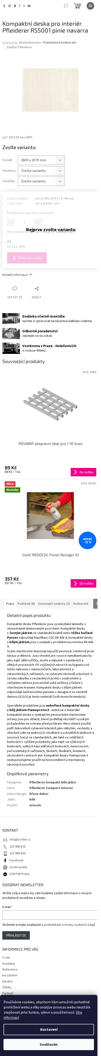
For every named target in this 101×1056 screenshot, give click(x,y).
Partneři (7, 993)
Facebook (16, 860)
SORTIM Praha (19, 874)
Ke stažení (9, 975)
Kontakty (8, 963)
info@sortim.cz (20, 839)
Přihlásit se (16, 935)
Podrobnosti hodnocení (59, 43)
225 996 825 (17, 846)
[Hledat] (65, 6)
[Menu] (90, 6)
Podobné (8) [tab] (26, 603)
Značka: (19, 47)
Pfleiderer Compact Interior (51, 788)
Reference (9, 969)
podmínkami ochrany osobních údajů (69, 925)
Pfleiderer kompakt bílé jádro (52, 782)
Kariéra (7, 981)
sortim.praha (18, 867)
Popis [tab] (10, 603)
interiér (35, 805)
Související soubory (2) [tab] (54, 603)
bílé (32, 799)
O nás (6, 957)
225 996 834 (17, 853)
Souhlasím (49, 1044)
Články (7, 987)
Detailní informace (15, 275)
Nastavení (49, 1029)
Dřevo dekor (39, 794)
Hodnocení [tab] (80, 603)
